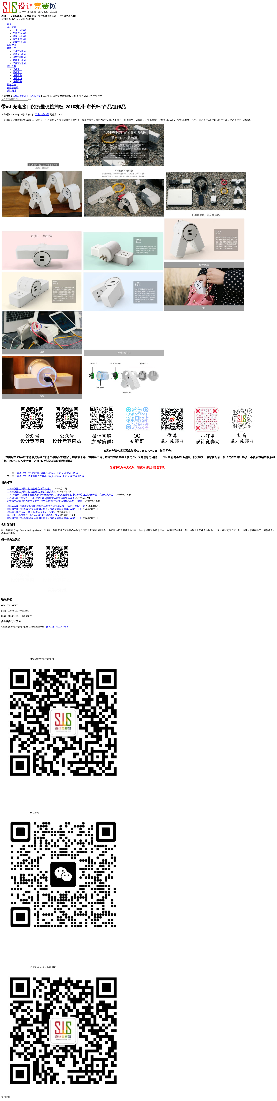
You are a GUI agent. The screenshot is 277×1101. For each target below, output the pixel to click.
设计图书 (17, 81)
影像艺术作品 (20, 63)
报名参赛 (11, 84)
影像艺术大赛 (20, 42)
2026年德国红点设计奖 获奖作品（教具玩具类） (31, 491)
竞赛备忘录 (12, 87)
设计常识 (17, 78)
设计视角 (17, 75)
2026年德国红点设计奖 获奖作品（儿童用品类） (31, 512)
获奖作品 (11, 48)
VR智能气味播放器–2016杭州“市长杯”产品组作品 (47, 473)
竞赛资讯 (11, 45)
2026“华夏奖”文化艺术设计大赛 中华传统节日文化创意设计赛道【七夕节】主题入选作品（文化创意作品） (61, 494)
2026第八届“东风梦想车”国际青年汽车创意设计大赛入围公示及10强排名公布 (46, 506)
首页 (9, 24)
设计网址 (11, 90)
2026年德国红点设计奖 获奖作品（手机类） (29, 488)
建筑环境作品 (20, 57)
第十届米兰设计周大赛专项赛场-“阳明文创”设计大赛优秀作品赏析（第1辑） (46, 500)
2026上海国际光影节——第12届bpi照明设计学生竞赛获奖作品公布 (40, 497)
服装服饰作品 (20, 60)
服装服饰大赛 (20, 39)
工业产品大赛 (20, 30)
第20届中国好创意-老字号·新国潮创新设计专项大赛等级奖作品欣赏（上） (44, 518)
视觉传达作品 (20, 54)
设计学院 (11, 66)
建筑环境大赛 (20, 36)
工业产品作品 (20, 51)
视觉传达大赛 (20, 33)
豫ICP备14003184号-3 (57, 626)
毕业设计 (17, 69)
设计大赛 (11, 27)
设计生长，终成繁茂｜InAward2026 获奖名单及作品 (33, 515)
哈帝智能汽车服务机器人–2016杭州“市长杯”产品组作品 (50, 476)
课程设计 (17, 72)
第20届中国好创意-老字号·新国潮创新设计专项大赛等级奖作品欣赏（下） (44, 509)
